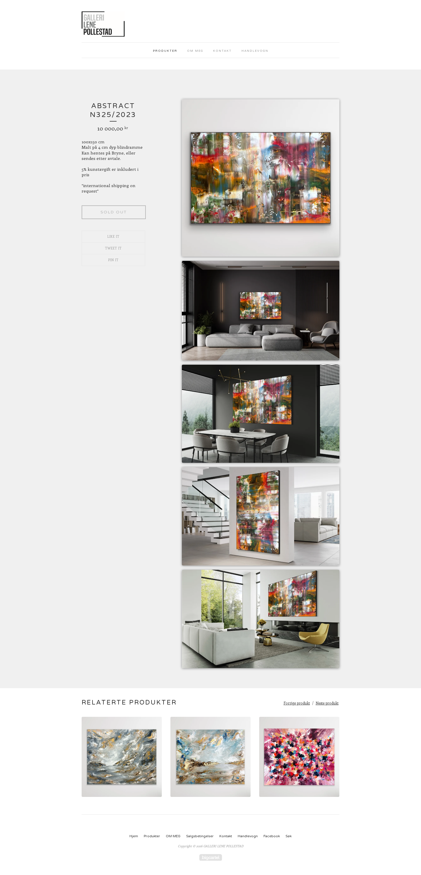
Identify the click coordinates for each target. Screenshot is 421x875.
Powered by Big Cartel (210, 857)
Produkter (165, 51)
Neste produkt (327, 703)
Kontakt (222, 51)
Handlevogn (254, 51)
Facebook (271, 836)
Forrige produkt (297, 703)
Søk (289, 836)
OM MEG (195, 51)
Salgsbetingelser (200, 836)
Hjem (133, 836)
